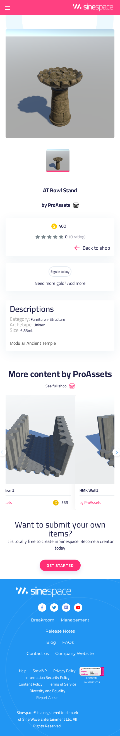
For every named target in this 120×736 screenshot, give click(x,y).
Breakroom (42, 620)
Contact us (38, 653)
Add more (76, 283)
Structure (57, 319)
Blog (51, 642)
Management (75, 620)
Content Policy (30, 684)
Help (22, 670)
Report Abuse (47, 697)
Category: (20, 319)
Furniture (38, 319)
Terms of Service (62, 684)
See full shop (55, 386)
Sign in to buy (60, 271)
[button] (8, 7)
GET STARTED (60, 565)
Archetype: (21, 324)
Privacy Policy (64, 670)
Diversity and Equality (47, 690)
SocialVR (40, 670)
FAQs (68, 642)
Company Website (74, 653)
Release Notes (60, 631)
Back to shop (96, 247)
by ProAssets (56, 205)
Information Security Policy (47, 677)
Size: (15, 330)
